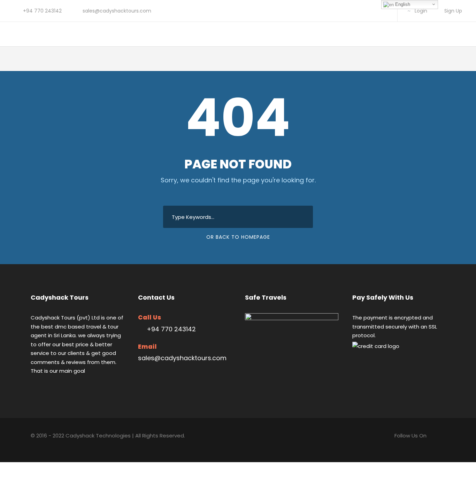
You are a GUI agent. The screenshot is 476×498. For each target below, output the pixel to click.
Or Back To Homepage (238, 237)
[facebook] (362, 10)
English (402, 4)
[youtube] (384, 10)
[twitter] (373, 10)
